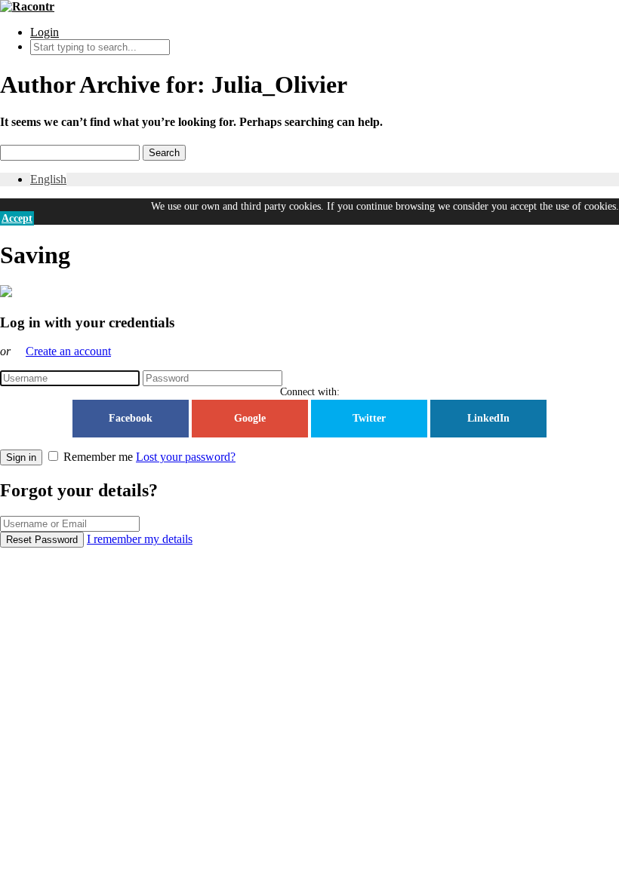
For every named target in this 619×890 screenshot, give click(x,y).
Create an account (68, 351)
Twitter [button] (369, 418)
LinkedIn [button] (488, 418)
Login (44, 32)
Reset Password (42, 539)
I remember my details (139, 538)
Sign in (21, 457)
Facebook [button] (130, 418)
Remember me (98, 456)
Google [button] (250, 418)
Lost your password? (186, 456)
